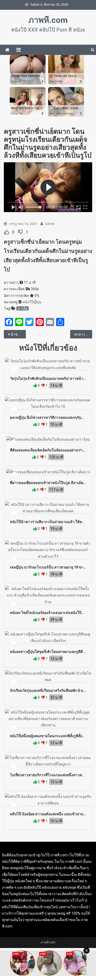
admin (50, 224)
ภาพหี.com (48, 20)
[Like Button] (6, 232)
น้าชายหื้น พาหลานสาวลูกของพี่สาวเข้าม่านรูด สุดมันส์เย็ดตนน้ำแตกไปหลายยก (18, 334)
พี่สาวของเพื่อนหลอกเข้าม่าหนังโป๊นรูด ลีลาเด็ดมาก (50, 483)
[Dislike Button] (20, 232)
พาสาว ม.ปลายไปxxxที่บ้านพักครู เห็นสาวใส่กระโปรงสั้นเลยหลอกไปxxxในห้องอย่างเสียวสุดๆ (83, 334)
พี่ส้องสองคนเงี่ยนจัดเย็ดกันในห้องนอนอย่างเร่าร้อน (49, 450)
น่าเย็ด (22, 308)
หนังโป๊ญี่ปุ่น (32, 302)
